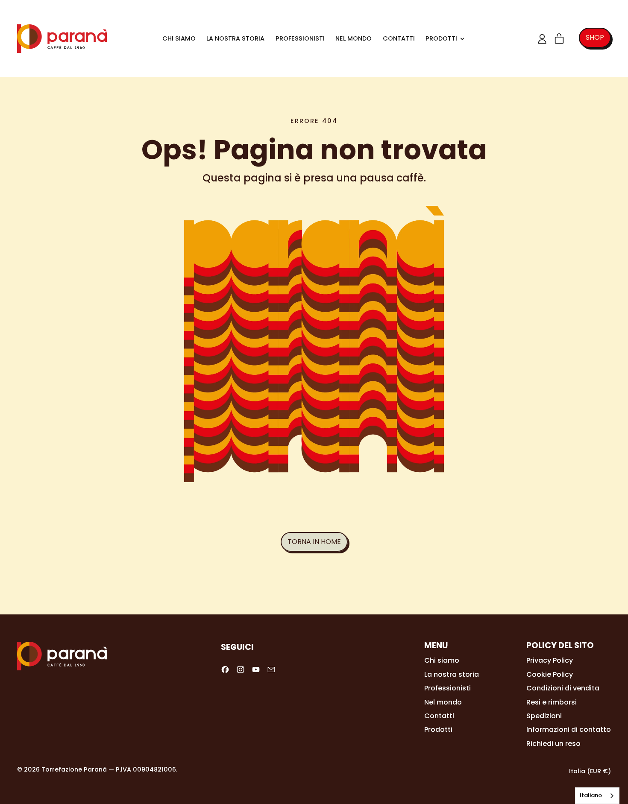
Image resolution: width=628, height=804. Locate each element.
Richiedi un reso (553, 743)
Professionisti (300, 38)
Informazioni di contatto (568, 729)
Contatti (399, 38)
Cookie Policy (549, 674)
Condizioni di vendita (562, 688)
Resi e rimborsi (551, 702)
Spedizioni (544, 716)
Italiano (591, 795)
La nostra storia (235, 38)
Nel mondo (353, 38)
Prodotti (438, 729)
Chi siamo (179, 38)
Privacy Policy (549, 660)
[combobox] (597, 795)
